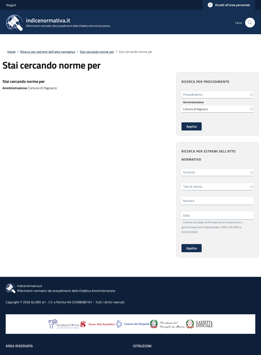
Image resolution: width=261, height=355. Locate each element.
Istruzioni (142, 346)
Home (11, 51)
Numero (188, 200)
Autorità (189, 172)
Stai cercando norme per (97, 51)
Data (186, 215)
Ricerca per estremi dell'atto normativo (47, 51)
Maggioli (11, 5)
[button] (229, 5)
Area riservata (19, 346)
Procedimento (192, 94)
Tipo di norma (192, 186)
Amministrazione (193, 102)
